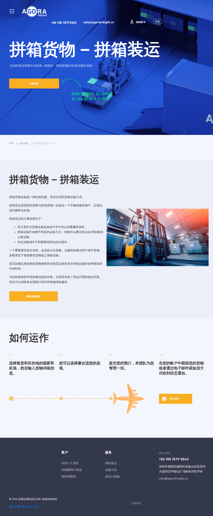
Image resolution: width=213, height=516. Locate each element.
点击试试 (174, 398)
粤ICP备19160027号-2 (25, 507)
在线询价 (34, 83)
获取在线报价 (33, 296)
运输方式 (111, 469)
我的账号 (140, 22)
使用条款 (136, 503)
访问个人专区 (70, 463)
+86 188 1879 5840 (63, 22)
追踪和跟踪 (68, 476)
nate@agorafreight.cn (98, 22)
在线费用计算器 (71, 469)
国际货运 (111, 463)
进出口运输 (112, 476)
